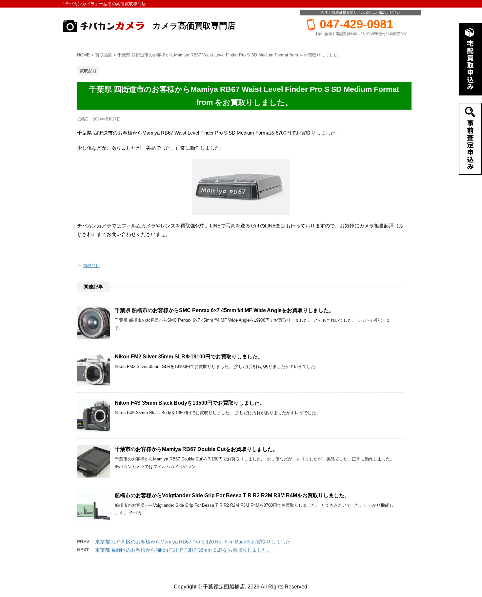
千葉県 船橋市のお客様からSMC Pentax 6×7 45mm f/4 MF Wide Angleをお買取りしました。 (224, 310)
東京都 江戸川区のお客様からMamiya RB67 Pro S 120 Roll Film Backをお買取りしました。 (195, 541)
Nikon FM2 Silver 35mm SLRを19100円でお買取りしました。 (189, 356)
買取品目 (91, 265)
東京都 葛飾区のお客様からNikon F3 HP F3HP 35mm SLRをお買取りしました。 (183, 550)
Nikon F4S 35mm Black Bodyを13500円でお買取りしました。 (190, 403)
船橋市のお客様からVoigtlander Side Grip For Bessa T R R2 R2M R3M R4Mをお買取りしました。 (232, 495)
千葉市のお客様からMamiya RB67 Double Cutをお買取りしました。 (196, 449)
